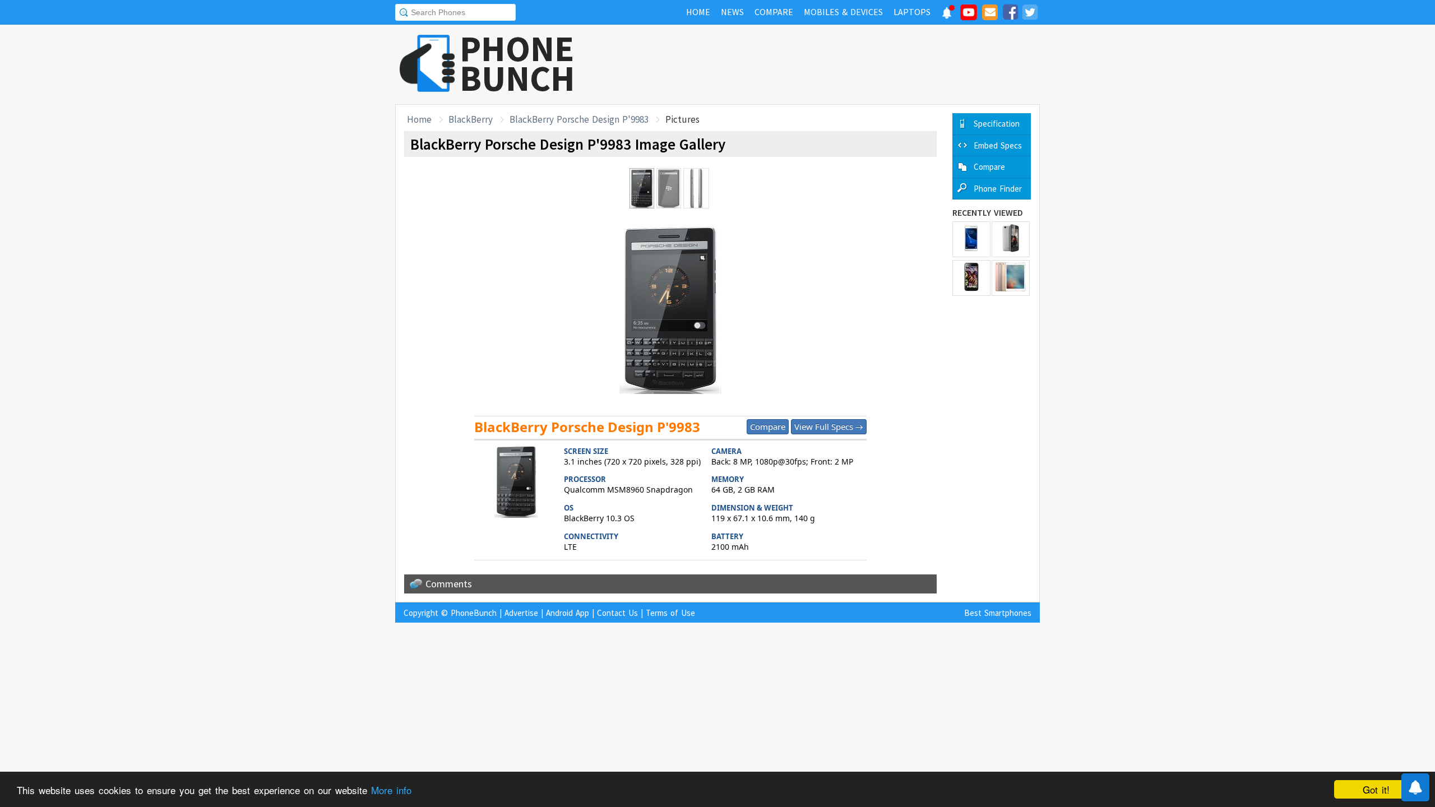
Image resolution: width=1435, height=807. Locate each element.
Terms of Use (670, 612)
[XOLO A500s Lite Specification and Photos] (1011, 239)
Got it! (1376, 789)
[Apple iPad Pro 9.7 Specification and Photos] (1011, 278)
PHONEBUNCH (517, 63)
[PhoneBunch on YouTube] (968, 16)
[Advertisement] (836, 64)
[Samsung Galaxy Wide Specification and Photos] (971, 239)
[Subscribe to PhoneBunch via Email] (990, 14)
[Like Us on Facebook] (1010, 14)
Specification (997, 123)
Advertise (521, 612)
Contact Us (617, 612)
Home (419, 119)
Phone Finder (998, 188)
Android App (567, 612)
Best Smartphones (997, 612)
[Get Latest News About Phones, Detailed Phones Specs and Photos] (427, 64)
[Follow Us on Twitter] (1029, 14)
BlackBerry (470, 119)
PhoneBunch (474, 612)
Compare (767, 426)
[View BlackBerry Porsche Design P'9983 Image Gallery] (516, 483)
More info (391, 790)
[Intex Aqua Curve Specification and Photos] (971, 278)
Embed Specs (998, 145)
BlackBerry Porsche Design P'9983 (579, 119)
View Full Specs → (828, 426)
